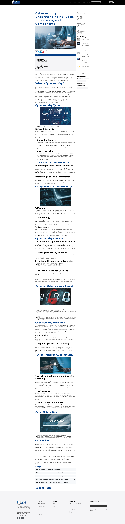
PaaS (78, 30)
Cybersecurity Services (81, 83)
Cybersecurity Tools (81, 23)
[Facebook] (17, 518)
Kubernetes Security (81, 29)
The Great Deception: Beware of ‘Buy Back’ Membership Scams (85, 54)
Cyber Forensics (80, 17)
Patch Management (81, 31)
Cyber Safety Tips (80, 78)
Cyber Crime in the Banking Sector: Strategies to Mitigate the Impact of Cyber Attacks (86, 70)
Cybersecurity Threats (81, 85)
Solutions (74, 2)
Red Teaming (79, 32)
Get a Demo (111, 2)
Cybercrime (45, 50)
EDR (78, 25)
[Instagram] (23, 518)
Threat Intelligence (81, 33)
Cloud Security (80, 16)
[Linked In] (21, 518)
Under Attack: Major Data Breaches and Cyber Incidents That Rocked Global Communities (85, 47)
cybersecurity (52, 446)
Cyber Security (80, 18)
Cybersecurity (79, 22)
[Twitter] (19, 518)
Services (79, 2)
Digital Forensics (80, 24)
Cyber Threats (80, 19)
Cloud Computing (80, 15)
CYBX (70, 2)
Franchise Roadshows (81, 27)
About (83, 2)
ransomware (53, 331)
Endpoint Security (80, 26)
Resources (88, 2)
